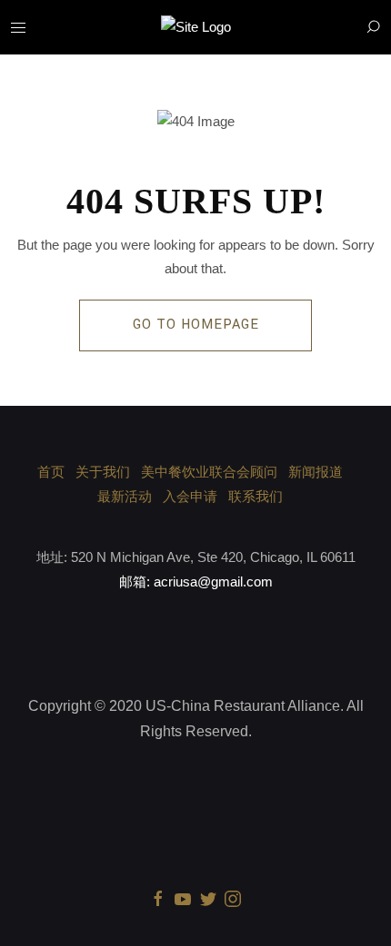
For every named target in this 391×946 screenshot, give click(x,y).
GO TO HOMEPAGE (196, 324)
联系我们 (255, 496)
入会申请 (190, 496)
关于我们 (102, 471)
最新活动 (124, 496)
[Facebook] (158, 898)
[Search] (373, 27)
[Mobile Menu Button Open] (18, 28)
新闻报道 (315, 471)
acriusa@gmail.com (213, 581)
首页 (51, 471)
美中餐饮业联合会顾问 (209, 471)
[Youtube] (183, 898)
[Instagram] (233, 898)
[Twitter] (208, 898)
